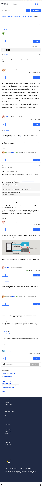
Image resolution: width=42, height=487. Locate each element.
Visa (6, 468)
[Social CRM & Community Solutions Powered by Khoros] (38, 484)
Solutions (7, 417)
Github (6, 446)
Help (36, 4)
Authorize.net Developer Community (8, 16)
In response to (18, 116)
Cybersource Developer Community (4, 4)
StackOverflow (8, 448)
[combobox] (15, 10)
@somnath (6, 54)
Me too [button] (5, 29)
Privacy (20, 468)
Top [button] (2, 484)
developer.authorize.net (25, 0)
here (28, 94)
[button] (4, 41)
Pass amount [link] (36, 16)
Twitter (6, 442)
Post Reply (34, 364)
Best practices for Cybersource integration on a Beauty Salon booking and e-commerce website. (10, 375)
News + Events (8, 431)
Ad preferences (28, 468)
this (6, 86)
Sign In (37, 4)
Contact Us (7, 429)
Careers (7, 433)
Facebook (7, 444)
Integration (32, 16)
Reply (37, 41)
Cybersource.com (9, 427)
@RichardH (4, 321)
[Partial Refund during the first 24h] (40, 46)
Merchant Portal (8, 404)
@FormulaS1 (6, 130)
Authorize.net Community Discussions (22, 16)
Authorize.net (13, 468)
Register (7, 402)
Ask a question (36, 10)
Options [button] (3, 18)
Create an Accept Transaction (19, 136)
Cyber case (4, 379)
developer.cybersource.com (36, 0)
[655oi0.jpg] (21, 247)
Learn (6, 413)
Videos (6, 415)
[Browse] (39, 4)
